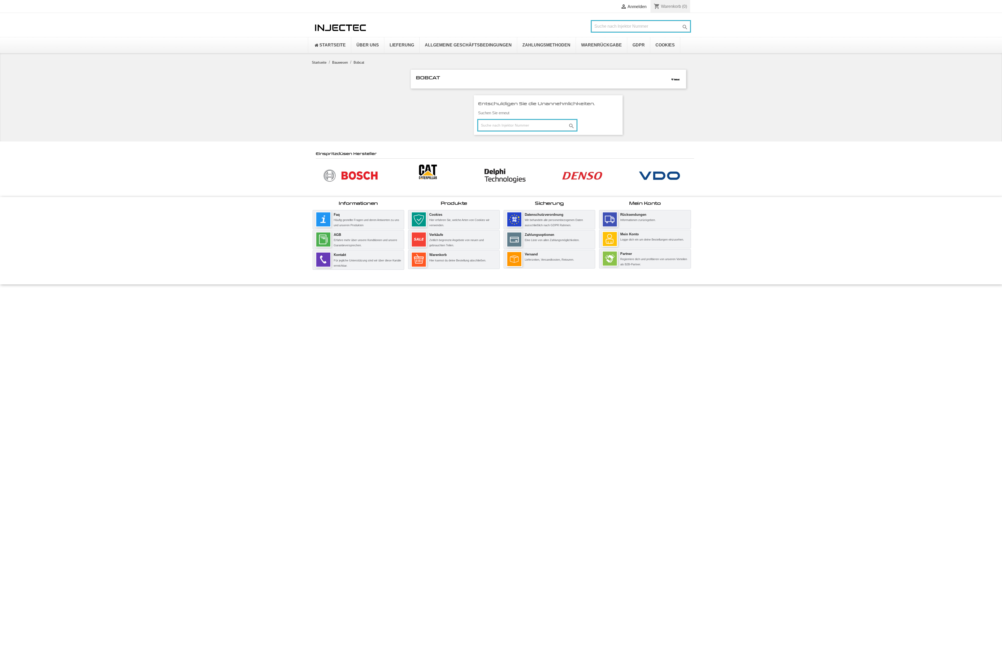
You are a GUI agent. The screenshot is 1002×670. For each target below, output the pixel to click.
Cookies (435, 215)
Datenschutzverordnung (544, 215)
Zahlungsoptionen (539, 235)
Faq (337, 215)
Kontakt (340, 255)
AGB (337, 235)
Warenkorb (438, 255)
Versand (531, 254)
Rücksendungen (633, 215)
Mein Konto (629, 234)
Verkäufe (436, 235)
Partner (626, 254)
